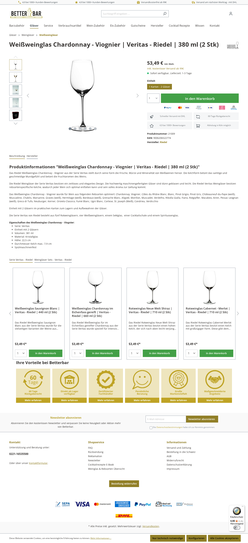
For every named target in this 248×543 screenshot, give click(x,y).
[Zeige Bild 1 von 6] (70, 128)
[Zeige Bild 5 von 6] (90, 128)
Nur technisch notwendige (167, 538)
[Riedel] (233, 45)
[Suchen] (165, 13)
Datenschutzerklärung (179, 464)
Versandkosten (150, 526)
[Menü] (243, 507)
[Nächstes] (137, 95)
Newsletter (94, 460)
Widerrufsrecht (175, 460)
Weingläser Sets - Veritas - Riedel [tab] (53, 259)
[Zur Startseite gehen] (26, 13)
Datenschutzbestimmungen (170, 427)
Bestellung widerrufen (124, 483)
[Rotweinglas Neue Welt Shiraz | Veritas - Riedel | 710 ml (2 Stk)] (152, 287)
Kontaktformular (38, 463)
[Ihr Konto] (231, 13)
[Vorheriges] (27, 95)
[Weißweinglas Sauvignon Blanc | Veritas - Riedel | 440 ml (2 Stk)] (38, 287)
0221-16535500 (18, 454)
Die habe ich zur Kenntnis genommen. (184, 427)
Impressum (173, 468)
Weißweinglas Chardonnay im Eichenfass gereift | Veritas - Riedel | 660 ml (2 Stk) (92, 312)
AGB (169, 456)
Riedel (163, 142)
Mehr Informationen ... (100, 538)
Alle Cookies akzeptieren (224, 538)
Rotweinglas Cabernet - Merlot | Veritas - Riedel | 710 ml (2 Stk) (208, 310)
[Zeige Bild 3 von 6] (80, 128)
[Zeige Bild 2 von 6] (75, 128)
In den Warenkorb (200, 98)
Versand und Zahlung (179, 447)
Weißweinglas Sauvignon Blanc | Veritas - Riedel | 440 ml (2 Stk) (37, 310)
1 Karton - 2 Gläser (159, 86)
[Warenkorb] (237, 12)
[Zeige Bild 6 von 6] (95, 128)
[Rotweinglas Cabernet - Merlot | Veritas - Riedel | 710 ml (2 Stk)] (209, 287)
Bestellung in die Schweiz (181, 452)
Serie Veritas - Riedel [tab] (21, 259)
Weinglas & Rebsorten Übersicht (106, 468)
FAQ (90, 447)
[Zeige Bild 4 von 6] (85, 128)
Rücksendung (95, 452)
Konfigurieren (196, 538)
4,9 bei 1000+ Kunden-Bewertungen (39, 2)
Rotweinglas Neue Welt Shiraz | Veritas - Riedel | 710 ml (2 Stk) (150, 310)
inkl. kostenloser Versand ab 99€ (165, 68)
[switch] (236, 528)
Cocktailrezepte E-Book (101, 464)
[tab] (17, 156)
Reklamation (95, 456)
